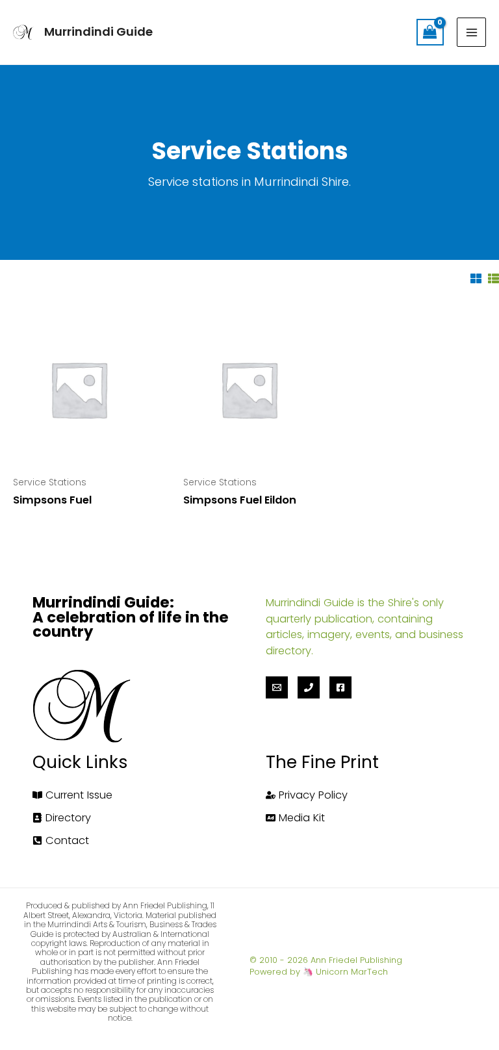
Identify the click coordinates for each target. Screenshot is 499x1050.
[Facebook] (340, 687)
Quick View (78, 453)
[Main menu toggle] (471, 32)
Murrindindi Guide (98, 31)
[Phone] (309, 687)
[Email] (277, 687)
